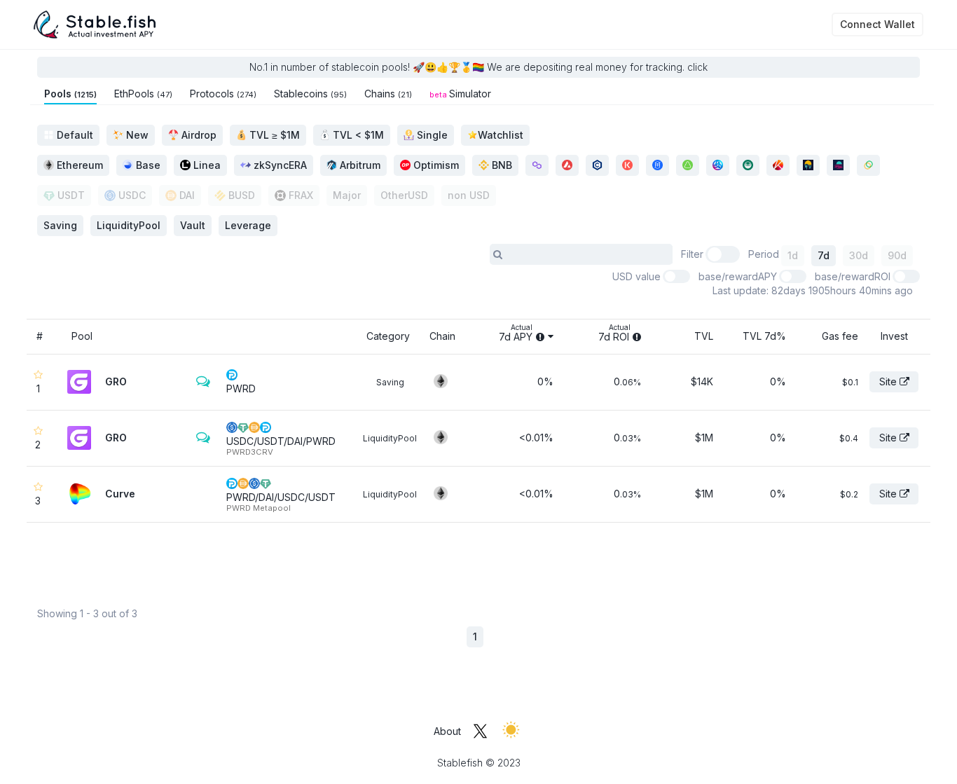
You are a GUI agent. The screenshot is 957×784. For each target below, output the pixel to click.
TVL (703, 336)
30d (858, 255)
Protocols (223, 93)
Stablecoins (310, 93)
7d (823, 255)
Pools (70, 93)
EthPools (143, 93)
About (447, 731)
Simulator (460, 93)
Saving (390, 382)
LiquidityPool (390, 438)
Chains (388, 93)
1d (792, 255)
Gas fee (840, 336)
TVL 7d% (764, 336)
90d (897, 255)
